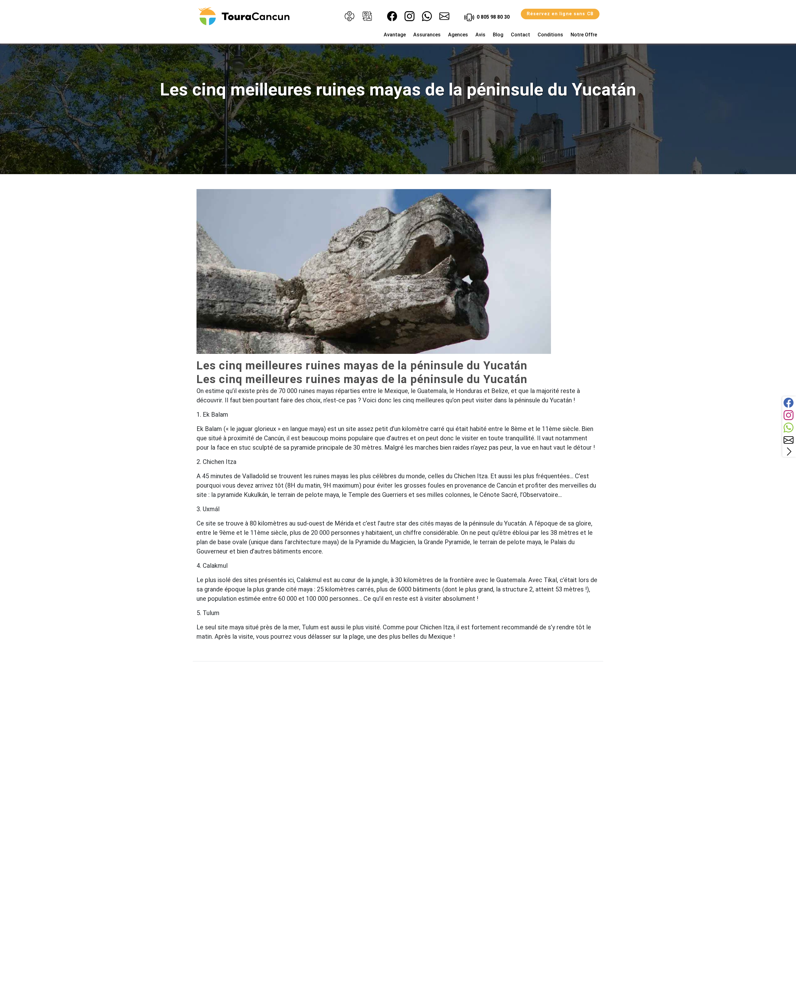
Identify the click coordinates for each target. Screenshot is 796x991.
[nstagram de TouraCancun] (409, 16)
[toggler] (789, 451)
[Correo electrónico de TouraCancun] (444, 16)
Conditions (550, 35)
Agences (458, 35)
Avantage (395, 35)
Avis (480, 35)
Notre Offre (584, 35)
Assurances (427, 35)
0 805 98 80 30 (492, 17)
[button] (349, 16)
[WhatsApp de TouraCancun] (427, 16)
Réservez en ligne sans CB (560, 13)
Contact (520, 35)
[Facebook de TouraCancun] (392, 16)
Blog (498, 35)
